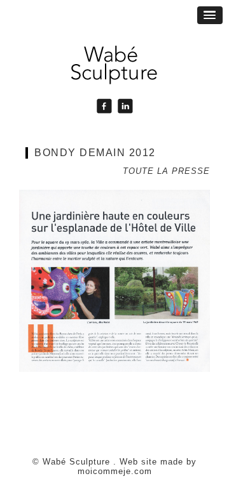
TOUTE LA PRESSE (166, 171)
